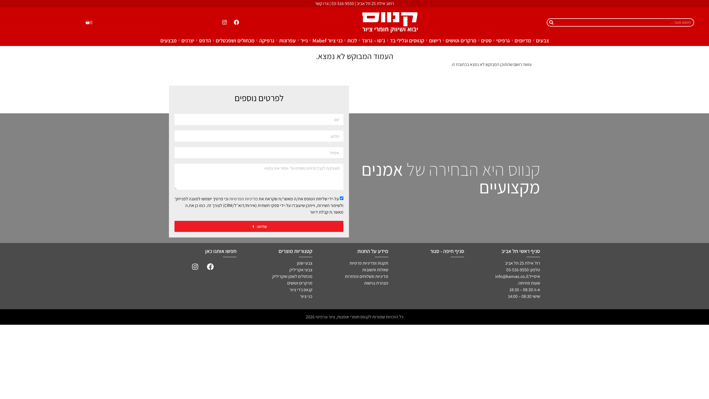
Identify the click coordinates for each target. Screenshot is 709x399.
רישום (435, 40)
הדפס (205, 40)
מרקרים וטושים (461, 40)
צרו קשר (322, 3)
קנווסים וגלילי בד (407, 40)
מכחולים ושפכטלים (235, 40)
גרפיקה (266, 40)
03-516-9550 (343, 3)
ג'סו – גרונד (373, 40)
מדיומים (523, 40)
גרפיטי (503, 40)
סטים (486, 40)
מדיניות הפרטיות (243, 199)
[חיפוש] (551, 22)
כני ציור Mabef (327, 40)
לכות (352, 40)
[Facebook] (236, 22)
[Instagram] (224, 22)
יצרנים (187, 40)
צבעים (542, 40)
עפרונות (287, 40)
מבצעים (168, 40)
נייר (304, 40)
